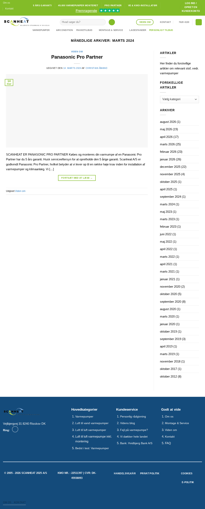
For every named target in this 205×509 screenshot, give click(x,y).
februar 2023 (168, 226)
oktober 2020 (168, 294)
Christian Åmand (97, 68)
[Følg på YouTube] (12, 14)
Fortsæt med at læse (76, 178)
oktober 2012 (168, 376)
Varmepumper (41, 30)
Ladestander (137, 30)
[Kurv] (199, 22)
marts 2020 (167, 316)
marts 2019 (167, 354)
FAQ (168, 443)
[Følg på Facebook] (5, 14)
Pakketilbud (84, 30)
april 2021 (166, 264)
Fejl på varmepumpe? (134, 430)
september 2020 (170, 301)
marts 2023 (167, 219)
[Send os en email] (8, 14)
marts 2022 (167, 256)
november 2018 (170, 361)
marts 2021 (167, 271)
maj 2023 (166, 211)
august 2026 (168, 121)
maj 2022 (166, 241)
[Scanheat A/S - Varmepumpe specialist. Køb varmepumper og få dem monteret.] (28, 21)
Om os (6, 2)
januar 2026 (167, 159)
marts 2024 (167, 204)
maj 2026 (166, 129)
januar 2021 (167, 279)
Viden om (77, 51)
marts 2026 (167, 144)
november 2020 (170, 286)
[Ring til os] (15, 429)
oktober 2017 (168, 369)
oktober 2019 (168, 331)
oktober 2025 (168, 181)
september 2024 (170, 196)
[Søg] (112, 22)
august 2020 (168, 309)
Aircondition (64, 30)
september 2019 (170, 339)
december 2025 (170, 166)
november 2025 (170, 174)
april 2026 (166, 136)
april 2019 (166, 346)
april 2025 (166, 189)
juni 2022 (166, 234)
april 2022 (166, 249)
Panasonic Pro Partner (77, 57)
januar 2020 (167, 324)
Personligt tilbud (161, 30)
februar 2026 (168, 151)
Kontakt (9, 8)
